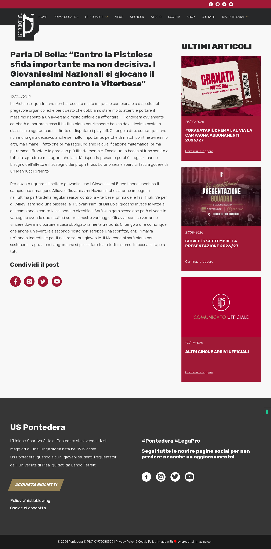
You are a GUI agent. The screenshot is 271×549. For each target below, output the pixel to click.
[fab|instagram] (160, 476)
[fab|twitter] (175, 476)
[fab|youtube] (189, 476)
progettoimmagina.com (197, 542)
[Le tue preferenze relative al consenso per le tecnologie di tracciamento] (267, 412)
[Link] (24, 29)
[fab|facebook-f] (146, 476)
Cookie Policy (147, 542)
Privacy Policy (124, 542)
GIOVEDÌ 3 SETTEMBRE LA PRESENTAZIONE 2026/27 (211, 243)
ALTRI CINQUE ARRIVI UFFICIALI (217, 351)
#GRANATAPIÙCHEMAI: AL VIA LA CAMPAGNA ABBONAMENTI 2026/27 (218, 135)
